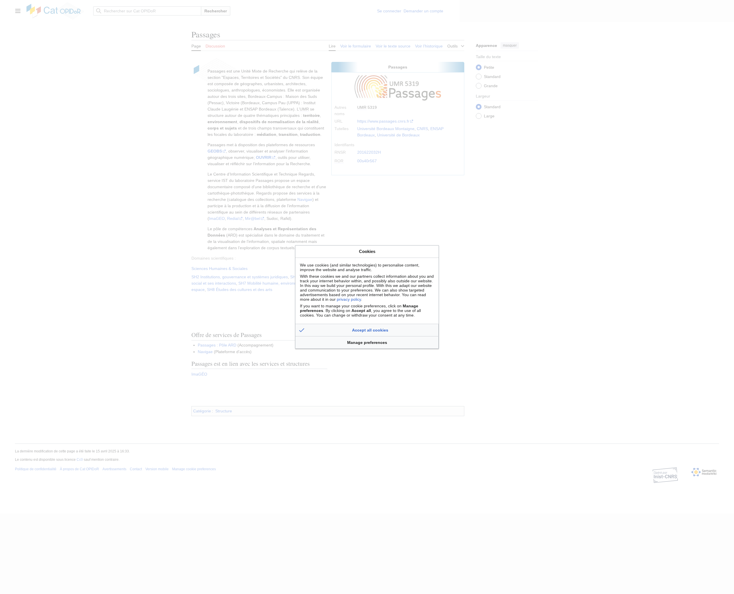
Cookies (367, 251)
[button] (367, 330)
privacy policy (349, 299)
